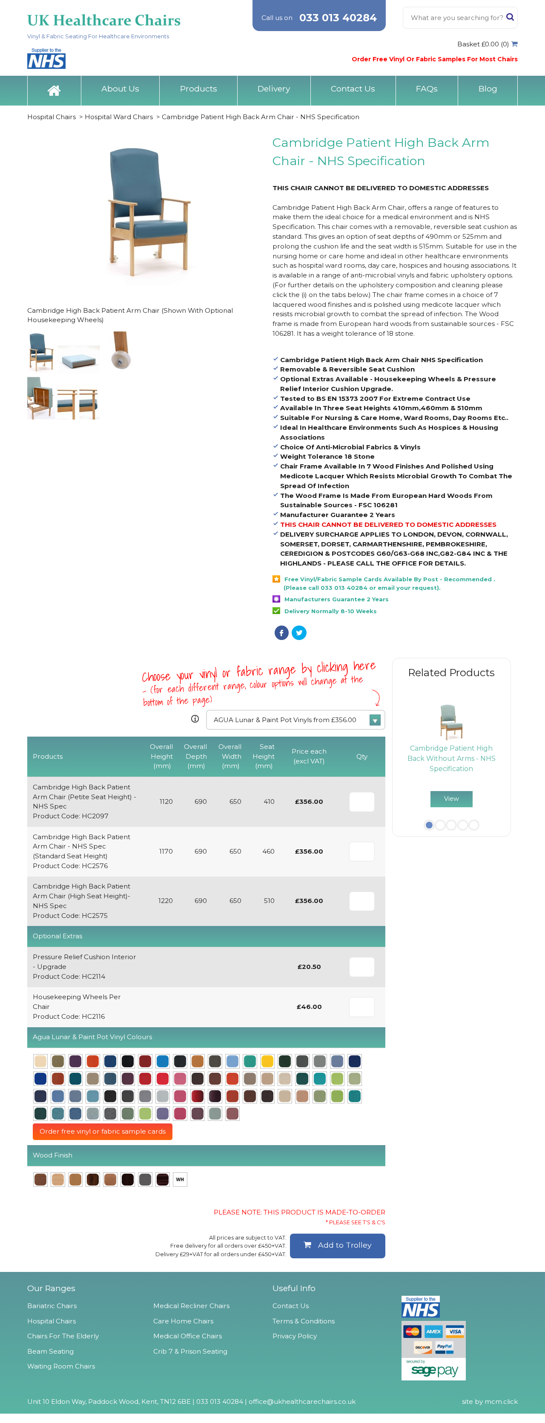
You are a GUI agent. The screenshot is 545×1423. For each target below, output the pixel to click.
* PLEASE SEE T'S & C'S (355, 1222)
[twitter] (299, 633)
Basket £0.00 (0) (483, 44)
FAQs (427, 88)
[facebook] (282, 633)
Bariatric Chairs (52, 1306)
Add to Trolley (345, 1244)
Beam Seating (50, 1351)
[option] (451, 754)
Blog (488, 88)
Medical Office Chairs (187, 1336)
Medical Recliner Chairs (191, 1306)
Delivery (274, 88)
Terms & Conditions (303, 1321)
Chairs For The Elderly (63, 1336)
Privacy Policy (294, 1336)
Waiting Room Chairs (61, 1366)
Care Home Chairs (183, 1321)
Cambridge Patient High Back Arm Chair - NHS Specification (260, 117)
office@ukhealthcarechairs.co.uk (302, 1401)
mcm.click (501, 1401)
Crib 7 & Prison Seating (190, 1351)
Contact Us (353, 88)
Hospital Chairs (51, 117)
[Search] (510, 18)
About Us (120, 88)
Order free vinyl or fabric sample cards (103, 1131)
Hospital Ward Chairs (119, 117)
